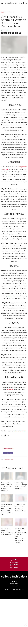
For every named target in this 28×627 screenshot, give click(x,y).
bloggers (10, 389)
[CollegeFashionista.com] (11, 3)
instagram (15, 562)
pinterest (15, 564)
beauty (10, 296)
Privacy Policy (14, 583)
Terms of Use (14, 586)
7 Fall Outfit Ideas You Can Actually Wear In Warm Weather (6, 486)
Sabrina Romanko (20, 431)
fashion (6, 459)
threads (15, 567)
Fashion (3, 12)
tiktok (15, 559)
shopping (10, 459)
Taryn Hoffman (5, 30)
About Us (14, 581)
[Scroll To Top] (25, 624)
